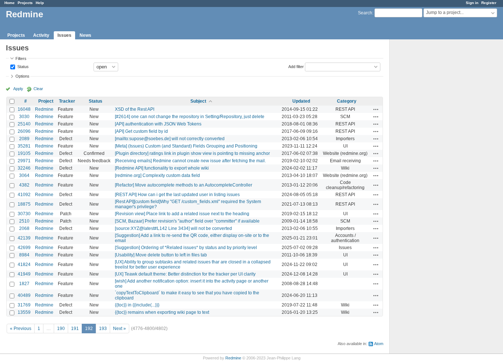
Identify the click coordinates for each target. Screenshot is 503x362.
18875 (24, 204)
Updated (301, 101)
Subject (198, 101)
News (85, 35)
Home (9, 3)
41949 (24, 274)
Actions (376, 109)
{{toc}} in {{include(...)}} (137, 305)
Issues (64, 35)
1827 (24, 283)
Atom (378, 343)
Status (22, 66)
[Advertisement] (426, 155)
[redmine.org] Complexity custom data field (157, 175)
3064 (24, 175)
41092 (24, 194)
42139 (24, 238)
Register (488, 3)
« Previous (20, 328)
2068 (24, 228)
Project (45, 101)
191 (75, 328)
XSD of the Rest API (134, 109)
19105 (24, 153)
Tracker (67, 101)
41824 (24, 264)
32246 (24, 168)
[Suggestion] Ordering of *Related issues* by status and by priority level (186, 247)
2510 (24, 221)
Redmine (44, 109)
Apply (18, 88)
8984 (24, 255)
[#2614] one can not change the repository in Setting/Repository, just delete (189, 116)
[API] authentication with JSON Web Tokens (158, 124)
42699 (24, 247)
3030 (24, 116)
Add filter (296, 66)
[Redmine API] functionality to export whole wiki (162, 168)
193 (103, 328)
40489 (24, 295)
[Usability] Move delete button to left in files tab (161, 255)
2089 (24, 138)
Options (22, 76)
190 (61, 328)
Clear (38, 88)
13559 (24, 312)
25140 (24, 124)
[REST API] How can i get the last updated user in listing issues (177, 194)
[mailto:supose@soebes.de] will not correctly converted (170, 138)
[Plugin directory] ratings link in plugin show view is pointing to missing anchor (192, 153)
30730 (24, 213)
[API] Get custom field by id (141, 131)
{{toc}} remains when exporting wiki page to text (162, 312)
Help (40, 3)
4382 (24, 185)
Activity (41, 35)
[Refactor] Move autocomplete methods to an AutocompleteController (183, 185)
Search (365, 12)
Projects (25, 3)
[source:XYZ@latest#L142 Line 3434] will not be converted (173, 228)
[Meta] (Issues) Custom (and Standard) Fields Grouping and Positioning (186, 146)
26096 (24, 131)
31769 (24, 305)
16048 (24, 109)
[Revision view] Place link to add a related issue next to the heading (182, 213)
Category (346, 101)
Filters (21, 58)
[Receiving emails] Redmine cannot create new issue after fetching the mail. (190, 160)
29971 (24, 160)
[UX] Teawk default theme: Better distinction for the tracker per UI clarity (185, 274)
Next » (119, 328)
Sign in (472, 3)
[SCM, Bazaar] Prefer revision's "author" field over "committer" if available (187, 221)
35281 (24, 146)
